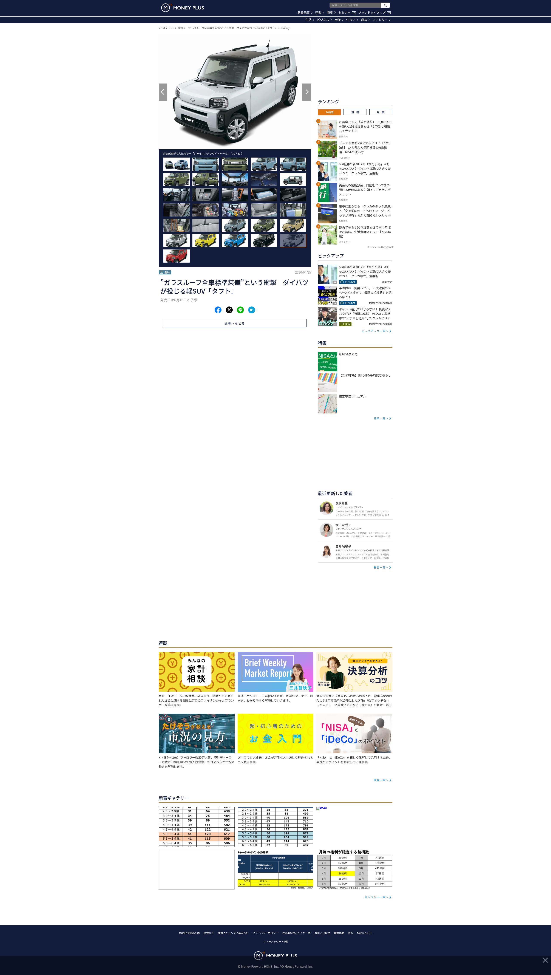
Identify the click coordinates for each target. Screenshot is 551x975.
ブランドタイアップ (374, 12)
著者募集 (339, 933)
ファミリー (380, 19)
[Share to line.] (240, 309)
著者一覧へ (381, 567)
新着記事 (304, 12)
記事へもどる (234, 323)
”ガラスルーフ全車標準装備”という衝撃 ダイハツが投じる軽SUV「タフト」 (232, 28)
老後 (338, 19)
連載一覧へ (381, 780)
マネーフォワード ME (275, 941)
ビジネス (323, 19)
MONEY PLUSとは (189, 933)
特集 (330, 12)
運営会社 (209, 933)
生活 (308, 19)
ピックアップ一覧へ (375, 331)
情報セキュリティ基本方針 (233, 933)
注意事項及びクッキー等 (296, 933)
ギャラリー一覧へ (377, 897)
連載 (318, 12)
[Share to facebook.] (218, 309)
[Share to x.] (229, 309)
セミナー (347, 12)
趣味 (364, 19)
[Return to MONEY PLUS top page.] (182, 7)
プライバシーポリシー (265, 933)
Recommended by (376, 247)
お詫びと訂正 (364, 933)
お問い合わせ (322, 933)
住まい (350, 19)
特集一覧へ (381, 418)
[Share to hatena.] (251, 309)
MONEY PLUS (166, 28)
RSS (350, 933)
